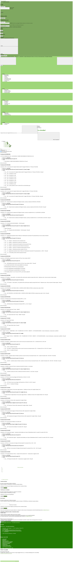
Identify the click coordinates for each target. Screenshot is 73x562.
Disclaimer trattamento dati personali (6, 553)
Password (11, 8)
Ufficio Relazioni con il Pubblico (7, 541)
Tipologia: (4, 158)
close (1, 65)
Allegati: (3, 159)
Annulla (2, 55)
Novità (39, 126)
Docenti (6, 143)
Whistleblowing (4, 544)
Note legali (4, 539)
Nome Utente (12, 7)
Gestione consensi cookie (6, 545)
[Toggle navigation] (8, 61)
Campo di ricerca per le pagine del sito (6, 132)
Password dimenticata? (4, 10)
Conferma (5, 55)
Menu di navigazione (56, 139)
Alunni (6, 142)
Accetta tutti (15, 511)
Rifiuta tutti (8, 511)
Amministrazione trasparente (6, 546)
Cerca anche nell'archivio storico (7, 151)
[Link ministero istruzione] (4, 1)
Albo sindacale (7, 146)
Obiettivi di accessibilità (6, 543)
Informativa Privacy (5, 540)
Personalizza (3, 511)
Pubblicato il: (4, 157)
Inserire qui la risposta (13, 504)
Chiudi (2, 30)
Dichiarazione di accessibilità (6, 542)
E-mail (11, 23)
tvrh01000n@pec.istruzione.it (12, 530)
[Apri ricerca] (65, 61)
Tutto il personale (7, 145)
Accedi (2, 2)
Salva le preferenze (8, 520)
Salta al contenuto (3, 0)
